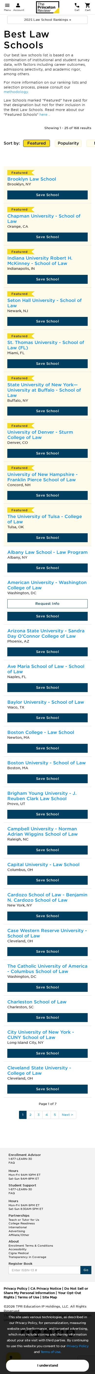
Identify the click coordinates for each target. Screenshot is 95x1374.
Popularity (69, 144)
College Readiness (22, 1223)
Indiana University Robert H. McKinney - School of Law (39, 261)
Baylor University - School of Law (45, 702)
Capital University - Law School (43, 864)
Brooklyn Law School (31, 179)
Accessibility (18, 1249)
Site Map (49, 1297)
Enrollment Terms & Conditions (31, 1245)
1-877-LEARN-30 (20, 1159)
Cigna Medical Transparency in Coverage (27, 1255)
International (18, 1227)
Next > (67, 1115)
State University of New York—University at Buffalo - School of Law (44, 390)
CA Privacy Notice (45, 1288)
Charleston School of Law (36, 1001)
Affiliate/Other (19, 1235)
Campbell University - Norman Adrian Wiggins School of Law (42, 831)
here (44, 115)
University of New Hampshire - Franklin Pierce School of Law (42, 477)
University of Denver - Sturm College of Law (40, 435)
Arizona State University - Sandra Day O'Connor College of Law (46, 633)
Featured (37, 144)
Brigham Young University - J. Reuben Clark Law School (41, 796)
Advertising (17, 1231)
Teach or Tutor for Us (24, 1219)
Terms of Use (50, 1352)
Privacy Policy (77, 1346)
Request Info (47, 604)
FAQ (12, 1162)
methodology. (16, 92)
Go (86, 1270)
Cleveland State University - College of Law (39, 1070)
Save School (47, 195)
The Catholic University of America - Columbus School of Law (47, 969)
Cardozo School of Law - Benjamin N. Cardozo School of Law (47, 897)
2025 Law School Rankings (46, 20)
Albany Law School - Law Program (47, 552)
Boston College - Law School (40, 732)
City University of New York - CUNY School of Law (40, 1035)
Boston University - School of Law (46, 762)
